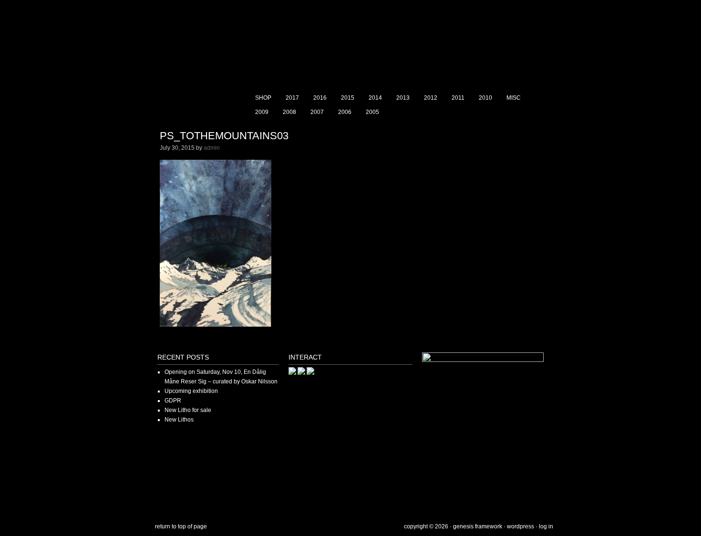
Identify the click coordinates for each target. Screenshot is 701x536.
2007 (317, 112)
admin (212, 147)
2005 (372, 112)
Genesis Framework (477, 526)
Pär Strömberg (350, 45)
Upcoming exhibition (191, 391)
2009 (261, 112)
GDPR (173, 400)
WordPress (520, 526)
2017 (292, 97)
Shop (263, 97)
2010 (485, 97)
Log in (546, 526)
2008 (289, 112)
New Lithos (179, 419)
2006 (344, 112)
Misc (513, 97)
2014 (375, 97)
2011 (458, 97)
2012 (430, 97)
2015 (347, 97)
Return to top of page (181, 526)
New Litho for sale (188, 410)
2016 (320, 97)
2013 (403, 97)
